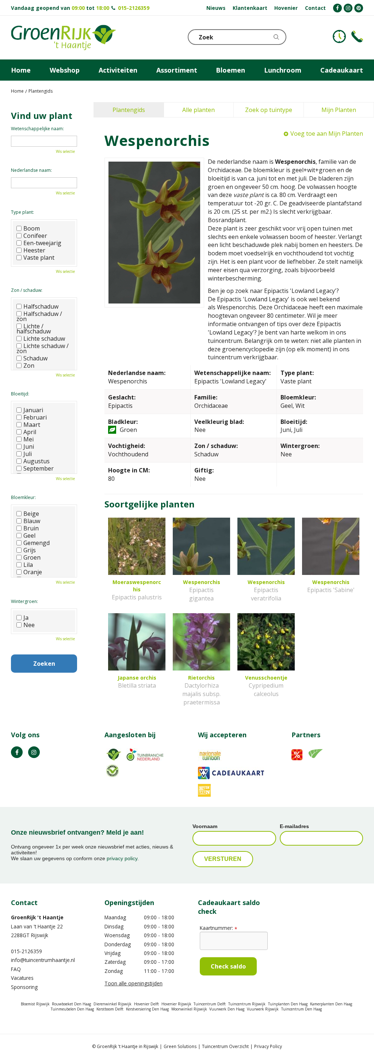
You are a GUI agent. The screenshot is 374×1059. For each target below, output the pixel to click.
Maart (31, 424)
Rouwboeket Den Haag (71, 1003)
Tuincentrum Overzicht (225, 1046)
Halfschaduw (40, 306)
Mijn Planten (338, 110)
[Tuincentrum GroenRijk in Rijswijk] (63, 37)
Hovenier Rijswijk (176, 1003)
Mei (28, 439)
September (38, 468)
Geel (29, 535)
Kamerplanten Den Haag (331, 1003)
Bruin (31, 528)
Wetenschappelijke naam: (37, 128)
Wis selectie (65, 151)
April (29, 431)
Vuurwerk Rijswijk (263, 1009)
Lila (28, 564)
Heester (34, 250)
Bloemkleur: (23, 497)
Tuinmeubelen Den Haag (72, 1009)
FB (17, 752)
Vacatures (22, 977)
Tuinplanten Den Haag (288, 1003)
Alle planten (198, 110)
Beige (31, 513)
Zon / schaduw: (26, 290)
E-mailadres (294, 826)
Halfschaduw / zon (39, 316)
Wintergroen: (24, 601)
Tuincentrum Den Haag (301, 1009)
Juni (28, 446)
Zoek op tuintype (268, 110)
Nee (29, 624)
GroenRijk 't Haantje (37, 917)
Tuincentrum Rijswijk (247, 1003)
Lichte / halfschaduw (33, 329)
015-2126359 (133, 7)
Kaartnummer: (218, 927)
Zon (28, 365)
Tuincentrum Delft (210, 1003)
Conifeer (35, 235)
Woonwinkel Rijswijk (189, 1009)
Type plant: (22, 212)
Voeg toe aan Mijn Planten (326, 134)
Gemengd (36, 542)
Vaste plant (38, 257)
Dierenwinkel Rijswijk (112, 1003)
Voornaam (204, 826)
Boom (31, 228)
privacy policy (122, 858)
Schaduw (35, 358)
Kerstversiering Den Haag (147, 1009)
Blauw (31, 520)
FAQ (16, 969)
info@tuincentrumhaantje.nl (43, 959)
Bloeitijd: (20, 394)
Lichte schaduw (44, 338)
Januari (33, 410)
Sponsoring (24, 986)
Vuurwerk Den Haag (226, 1009)
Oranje (32, 572)
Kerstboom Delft (109, 1009)
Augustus (36, 461)
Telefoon (357, 36)
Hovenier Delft (146, 1003)
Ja (25, 617)
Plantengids (128, 110)
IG (34, 752)
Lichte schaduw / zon (42, 348)
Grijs (29, 550)
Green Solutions (180, 1046)
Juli (27, 453)
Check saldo (228, 966)
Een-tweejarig (42, 243)
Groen (32, 557)
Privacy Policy (268, 1046)
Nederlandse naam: (31, 170)
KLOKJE (339, 36)
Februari (35, 417)
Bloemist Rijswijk (35, 1003)
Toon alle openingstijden (133, 983)
